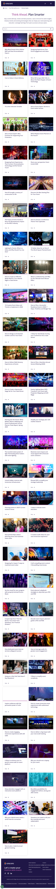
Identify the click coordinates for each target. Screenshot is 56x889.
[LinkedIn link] (11, 873)
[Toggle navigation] (51, 3)
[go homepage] (8, 3)
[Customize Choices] (2, 886)
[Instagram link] (8, 873)
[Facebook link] (5, 873)
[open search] (45, 3)
